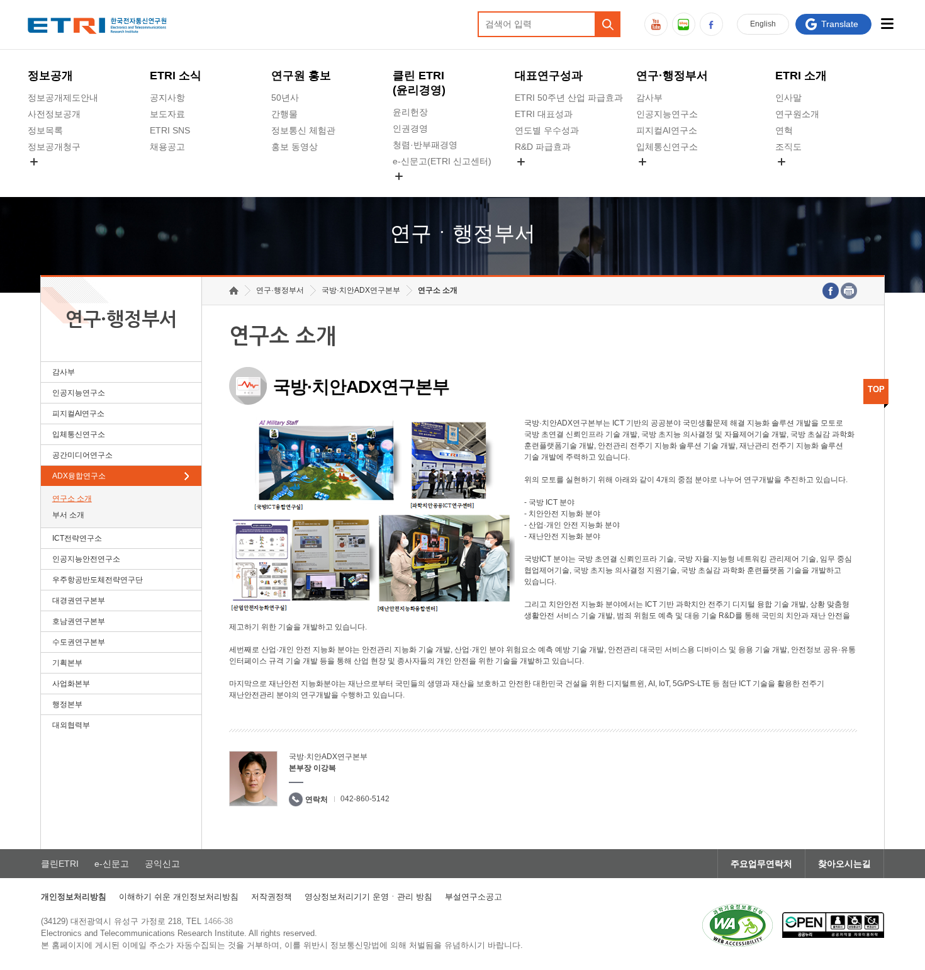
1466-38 (218, 921)
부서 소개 (68, 514)
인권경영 (410, 128)
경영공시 (45, 176)
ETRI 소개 (801, 75)
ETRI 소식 (175, 75)
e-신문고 (111, 864)
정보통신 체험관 (303, 130)
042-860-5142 (365, 798)
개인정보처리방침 (73, 896)
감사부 (649, 98)
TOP (876, 389)
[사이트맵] (887, 23)
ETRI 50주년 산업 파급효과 (569, 98)
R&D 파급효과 (543, 147)
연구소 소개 (72, 498)
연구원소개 (797, 114)
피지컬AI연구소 (666, 130)
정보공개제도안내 (63, 98)
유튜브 (656, 24)
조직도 (788, 147)
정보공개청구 (54, 147)
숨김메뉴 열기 (34, 161)
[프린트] (849, 291)
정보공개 (50, 75)
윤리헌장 (410, 112)
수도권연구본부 (78, 642)
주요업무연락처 (761, 864)
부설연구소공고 (473, 896)
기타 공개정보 (803, 176)
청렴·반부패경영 (425, 145)
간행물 (284, 114)
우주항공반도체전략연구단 (97, 579)
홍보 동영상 (294, 147)
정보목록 (45, 130)
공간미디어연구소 (671, 176)
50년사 (285, 98)
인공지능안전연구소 (86, 559)
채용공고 (167, 147)
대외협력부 (71, 725)
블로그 (683, 24)
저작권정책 (271, 896)
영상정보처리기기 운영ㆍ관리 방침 (368, 896)
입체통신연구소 (667, 147)
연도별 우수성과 (547, 130)
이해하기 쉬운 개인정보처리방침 (178, 896)
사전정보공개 (54, 114)
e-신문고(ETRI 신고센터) (442, 161)
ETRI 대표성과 (544, 114)
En (763, 24)
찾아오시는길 (844, 864)
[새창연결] (830, 291)
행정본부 (67, 704)
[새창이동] (737, 925)
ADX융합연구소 (79, 475)
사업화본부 (71, 683)
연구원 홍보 (301, 75)
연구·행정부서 (672, 75)
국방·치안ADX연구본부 (361, 290)
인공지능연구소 (667, 114)
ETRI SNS (170, 130)
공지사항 (167, 98)
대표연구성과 (549, 75)
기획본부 (67, 662)
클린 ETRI (419, 82)
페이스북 (711, 24)
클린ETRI (60, 864)
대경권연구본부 (78, 600)
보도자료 (167, 114)
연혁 (784, 130)
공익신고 (410, 191)
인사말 (788, 98)
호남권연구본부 (78, 621)
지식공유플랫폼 (545, 176)
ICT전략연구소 (77, 538)
